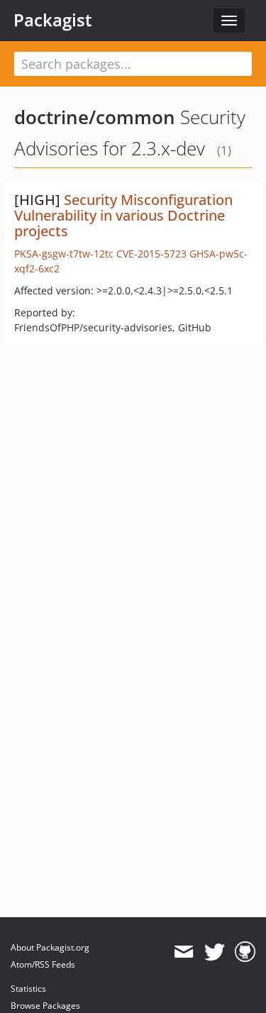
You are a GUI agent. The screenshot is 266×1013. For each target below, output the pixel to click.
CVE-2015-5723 (151, 253)
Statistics (28, 988)
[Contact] (183, 952)
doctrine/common (94, 117)
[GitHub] (245, 952)
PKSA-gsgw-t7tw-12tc (63, 253)
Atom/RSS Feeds (43, 964)
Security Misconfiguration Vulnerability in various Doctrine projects (123, 215)
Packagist (52, 20)
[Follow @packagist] (214, 952)
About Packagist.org (50, 947)
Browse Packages (45, 1006)
